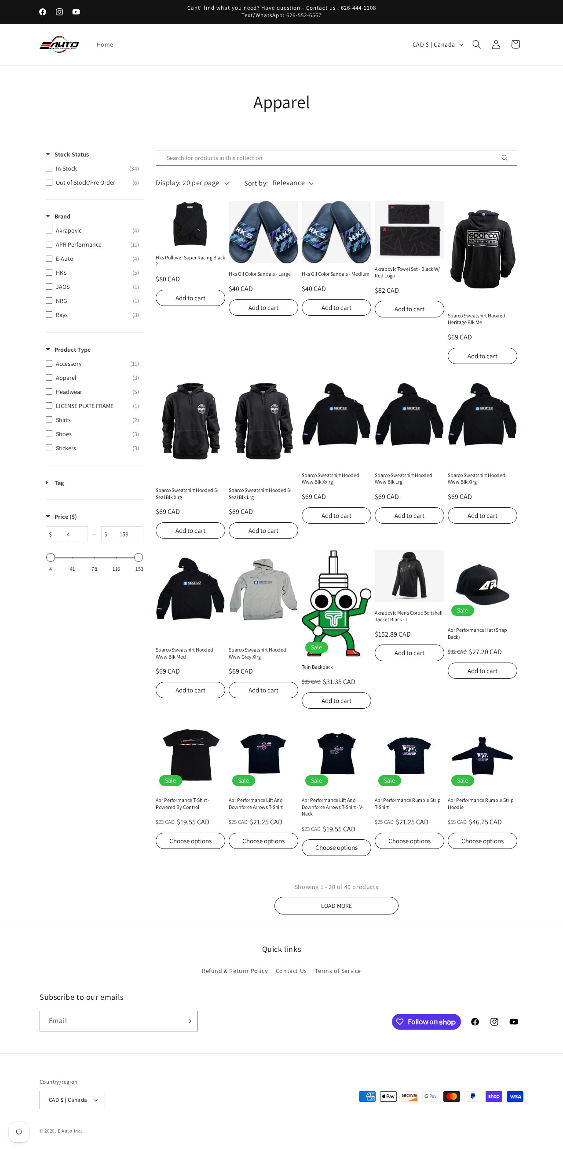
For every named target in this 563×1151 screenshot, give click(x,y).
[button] (476, 44)
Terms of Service (338, 971)
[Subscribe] (187, 1021)
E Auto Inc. (70, 1131)
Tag (59, 483)
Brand (62, 216)
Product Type (73, 349)
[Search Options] (508, 158)
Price (66, 517)
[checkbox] (92, 168)
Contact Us (291, 971)
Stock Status (72, 154)
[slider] (50, 557)
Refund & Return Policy (234, 971)
